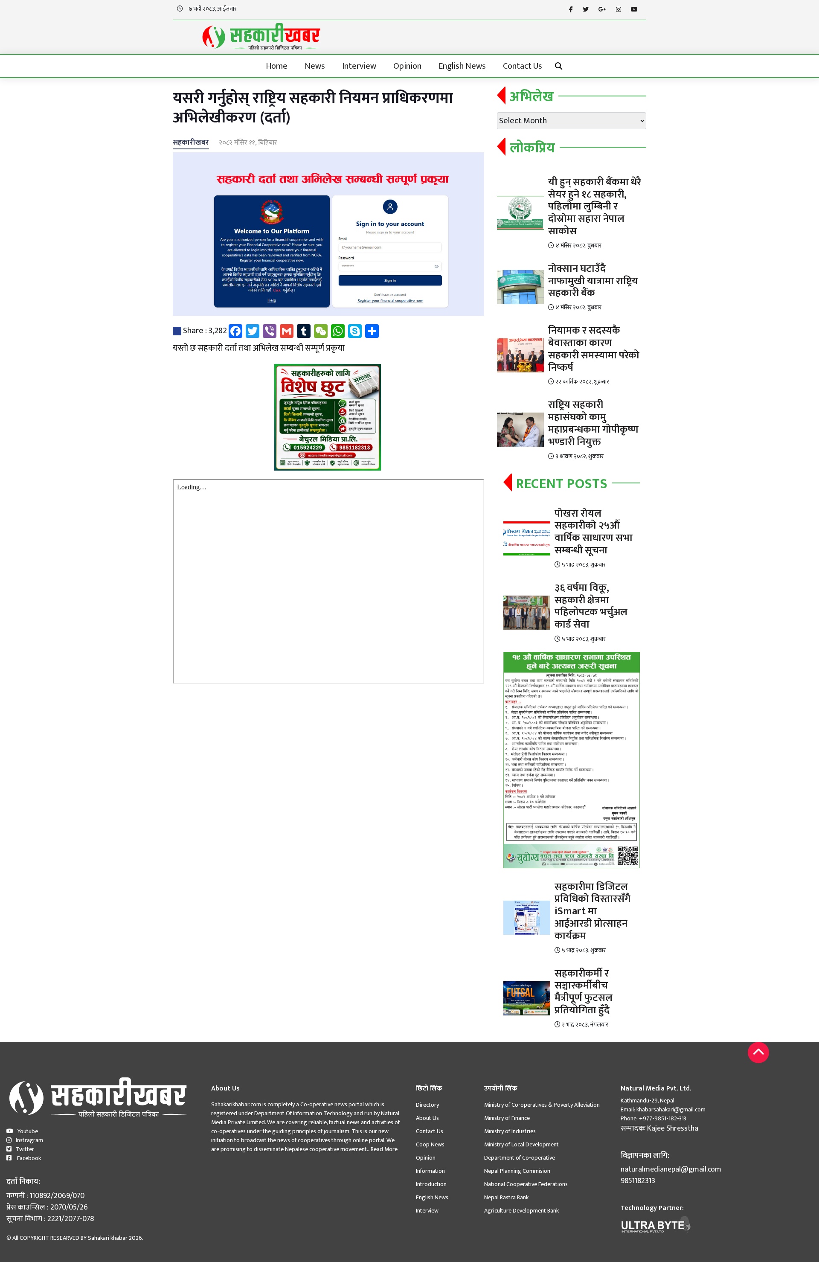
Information (430, 1171)
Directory (427, 1105)
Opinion (407, 66)
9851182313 (638, 1181)
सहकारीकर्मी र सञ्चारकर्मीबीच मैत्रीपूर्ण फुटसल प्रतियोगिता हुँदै (584, 992)
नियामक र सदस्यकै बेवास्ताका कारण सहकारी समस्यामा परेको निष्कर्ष (593, 349)
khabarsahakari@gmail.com (671, 1109)
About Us (427, 1118)
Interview (359, 66)
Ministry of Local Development (521, 1144)
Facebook (28, 1158)
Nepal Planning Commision (517, 1171)
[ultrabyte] (656, 1224)
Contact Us (522, 66)
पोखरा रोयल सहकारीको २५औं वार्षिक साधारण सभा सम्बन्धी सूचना (594, 532)
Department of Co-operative (519, 1158)
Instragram (29, 1140)
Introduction (431, 1184)
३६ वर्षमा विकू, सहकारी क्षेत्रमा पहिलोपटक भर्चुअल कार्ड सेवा (591, 606)
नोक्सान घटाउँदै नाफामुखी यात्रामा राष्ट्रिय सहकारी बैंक (593, 281)
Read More (384, 1149)
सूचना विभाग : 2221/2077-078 (50, 1219)
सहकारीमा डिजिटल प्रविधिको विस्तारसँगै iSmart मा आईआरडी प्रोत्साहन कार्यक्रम (592, 911)
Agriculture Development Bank (521, 1210)
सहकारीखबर (191, 142)
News (315, 66)
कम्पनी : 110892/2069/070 (45, 1196)
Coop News (430, 1144)
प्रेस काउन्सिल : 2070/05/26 (47, 1207)
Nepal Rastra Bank (506, 1197)
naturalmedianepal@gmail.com (671, 1169)
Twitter (25, 1149)
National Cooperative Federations (526, 1184)
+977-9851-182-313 (662, 1118)
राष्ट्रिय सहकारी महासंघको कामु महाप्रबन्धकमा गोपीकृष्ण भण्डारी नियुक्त (593, 423)
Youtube (27, 1131)
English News (462, 66)
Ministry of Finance (507, 1118)
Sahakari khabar (108, 1238)
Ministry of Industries (510, 1131)
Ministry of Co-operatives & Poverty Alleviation (542, 1105)
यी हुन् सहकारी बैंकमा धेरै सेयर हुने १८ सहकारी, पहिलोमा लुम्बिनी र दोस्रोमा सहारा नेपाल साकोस (594, 207)
